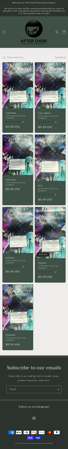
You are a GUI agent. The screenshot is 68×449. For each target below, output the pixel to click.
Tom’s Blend (44, 113)
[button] (3, 32)
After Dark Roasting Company (30, 443)
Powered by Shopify (46, 443)
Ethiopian (10, 335)
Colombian (11, 113)
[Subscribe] (58, 389)
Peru (40, 185)
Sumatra (42, 263)
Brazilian (10, 258)
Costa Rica (11, 180)
